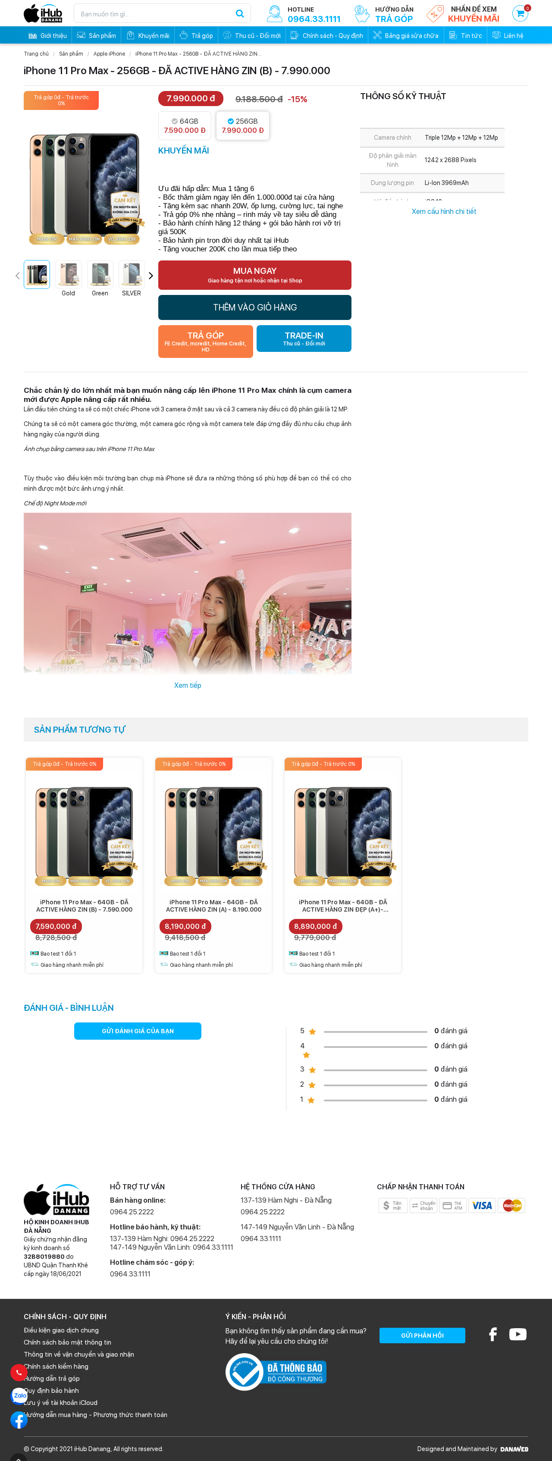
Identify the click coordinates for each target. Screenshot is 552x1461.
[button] (151, 275)
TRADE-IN (304, 338)
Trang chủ (36, 54)
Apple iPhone (109, 54)
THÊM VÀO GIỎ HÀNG (255, 307)
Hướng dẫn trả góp (52, 1379)
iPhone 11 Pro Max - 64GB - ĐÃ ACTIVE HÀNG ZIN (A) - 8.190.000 (213, 906)
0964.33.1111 (130, 1274)
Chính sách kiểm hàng (56, 1366)
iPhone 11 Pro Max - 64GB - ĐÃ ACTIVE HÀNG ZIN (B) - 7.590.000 (84, 906)
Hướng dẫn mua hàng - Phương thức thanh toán (95, 1415)
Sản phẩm (71, 54)
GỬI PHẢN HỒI (422, 1335)
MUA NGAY (255, 275)
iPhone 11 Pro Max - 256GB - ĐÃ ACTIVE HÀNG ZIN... (198, 54)
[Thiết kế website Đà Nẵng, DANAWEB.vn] (513, 1448)
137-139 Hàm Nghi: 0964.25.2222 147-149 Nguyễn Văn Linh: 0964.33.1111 (171, 1243)
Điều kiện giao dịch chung (61, 1330)
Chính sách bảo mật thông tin (67, 1342)
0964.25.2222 (132, 1212)
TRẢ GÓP (205, 341)
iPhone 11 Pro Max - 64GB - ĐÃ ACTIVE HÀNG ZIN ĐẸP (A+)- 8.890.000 (343, 909)
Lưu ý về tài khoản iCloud (60, 1403)
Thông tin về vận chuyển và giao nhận (79, 1354)
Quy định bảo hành (51, 1391)
